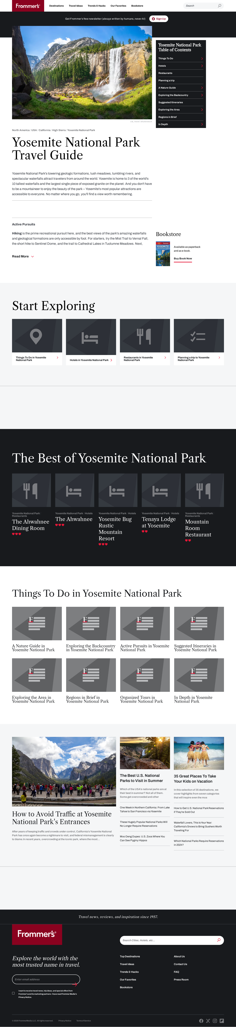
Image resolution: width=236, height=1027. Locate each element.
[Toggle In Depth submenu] (202, 124)
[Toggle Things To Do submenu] (202, 58)
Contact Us (180, 964)
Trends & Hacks (96, 6)
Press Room (181, 979)
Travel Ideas (76, 6)
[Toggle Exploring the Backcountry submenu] (202, 95)
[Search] (219, 940)
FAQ (176, 971)
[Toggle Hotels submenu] (202, 65)
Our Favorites (118, 6)
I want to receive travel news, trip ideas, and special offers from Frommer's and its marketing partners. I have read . (47, 994)
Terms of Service (83, 1021)
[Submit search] (221, 6)
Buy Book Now (183, 258)
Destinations (56, 6)
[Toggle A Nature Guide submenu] (202, 87)
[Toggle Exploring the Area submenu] (202, 109)
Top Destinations (130, 956)
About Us (179, 956)
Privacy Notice (64, 1021)
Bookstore (137, 6)
